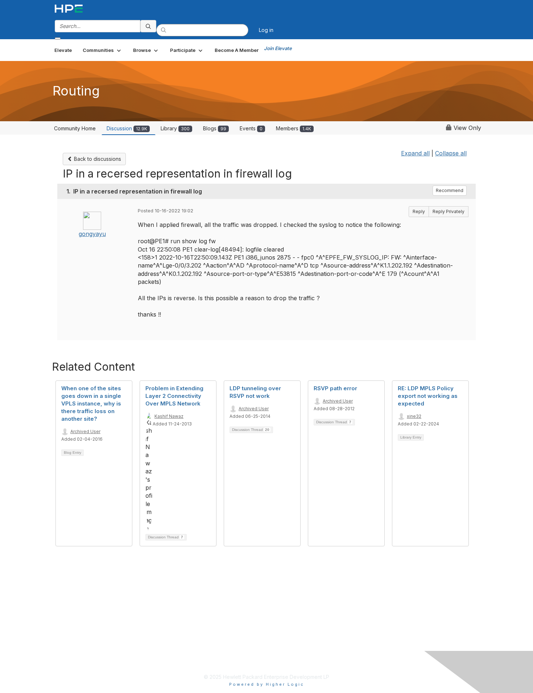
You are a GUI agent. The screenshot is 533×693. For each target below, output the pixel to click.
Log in (266, 30)
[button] (102, 50)
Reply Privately (448, 211)
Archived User (85, 431)
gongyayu (92, 233)
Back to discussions (97, 159)
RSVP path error (335, 388)
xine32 (414, 416)
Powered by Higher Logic (266, 684)
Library (175, 128)
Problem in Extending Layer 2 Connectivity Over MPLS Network (174, 396)
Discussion (127, 128)
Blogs (214, 128)
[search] (148, 26)
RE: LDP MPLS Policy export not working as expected (428, 396)
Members (293, 128)
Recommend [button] (449, 190)
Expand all (415, 153)
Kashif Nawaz (168, 416)
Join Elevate (278, 48)
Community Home (75, 128)
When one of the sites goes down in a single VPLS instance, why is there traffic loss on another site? (91, 403)
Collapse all (451, 153)
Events (251, 128)
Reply (419, 211)
